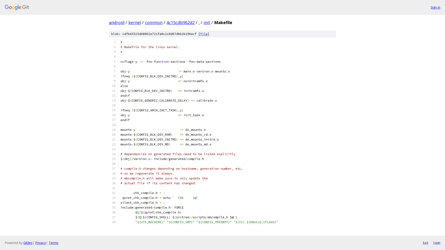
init (206, 22)
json (436, 243)
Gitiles (27, 243)
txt (425, 243)
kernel (134, 22)
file (204, 34)
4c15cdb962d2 (180, 22)
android (116, 22)
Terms (53, 243)
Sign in (435, 7)
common (153, 22)
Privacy (40, 243)
